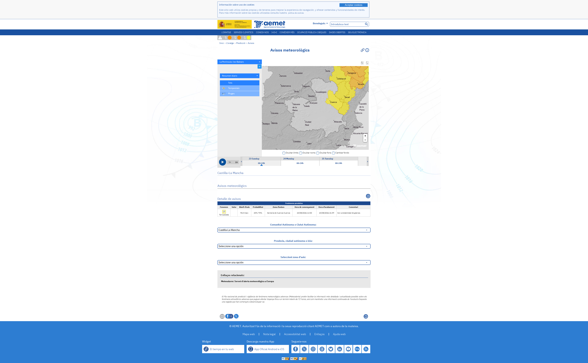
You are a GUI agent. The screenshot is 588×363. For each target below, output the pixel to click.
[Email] (222, 317)
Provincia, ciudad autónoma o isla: (293, 240)
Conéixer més (287, 32)
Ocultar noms (309, 152)
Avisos (251, 43)
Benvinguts (319, 23)
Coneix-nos (262, 32)
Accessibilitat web (295, 334)
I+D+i (274, 32)
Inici (221, 43)
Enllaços (319, 334)
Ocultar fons (325, 152)
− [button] (365, 139)
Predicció (240, 43)
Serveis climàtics (243, 32)
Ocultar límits (292, 152)
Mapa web (249, 334)
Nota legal (269, 334)
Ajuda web (339, 334)
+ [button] (365, 135)
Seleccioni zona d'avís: (293, 257)
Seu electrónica (357, 32)
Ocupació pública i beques (311, 32)
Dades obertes (337, 32)
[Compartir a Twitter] (236, 316)
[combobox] (239, 61)
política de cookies (296, 13)
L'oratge (226, 32)
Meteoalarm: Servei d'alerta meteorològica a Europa (247, 281)
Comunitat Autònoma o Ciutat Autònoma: (293, 224)
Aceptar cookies (353, 5)
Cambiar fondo (342, 152)
